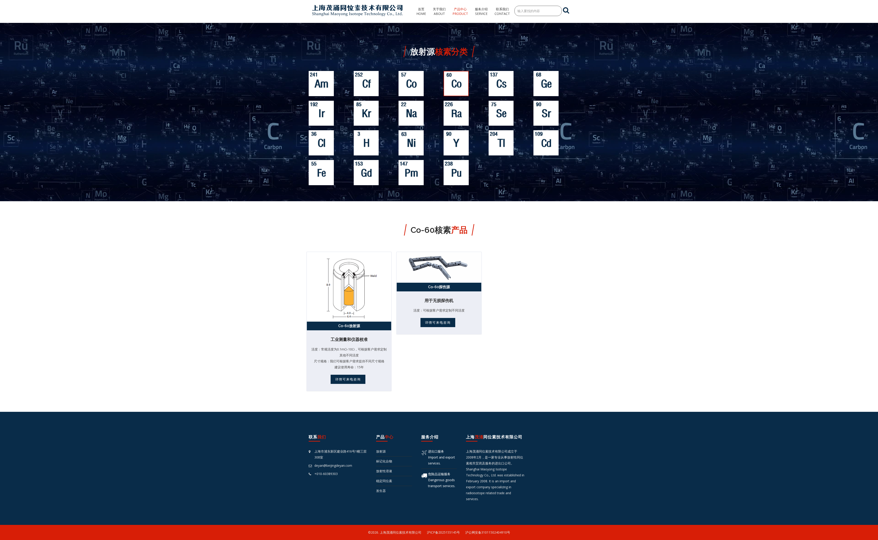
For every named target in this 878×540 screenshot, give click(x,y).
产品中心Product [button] (460, 11)
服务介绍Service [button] (481, 11)
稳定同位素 (384, 481)
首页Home (421, 11)
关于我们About (439, 11)
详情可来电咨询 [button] (348, 379)
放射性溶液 (384, 471)
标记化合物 (384, 461)
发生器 (381, 490)
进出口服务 (436, 451)
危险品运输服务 (439, 474)
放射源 (381, 451)
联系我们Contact (502, 11)
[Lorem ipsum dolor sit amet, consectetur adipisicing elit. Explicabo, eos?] (349, 286)
